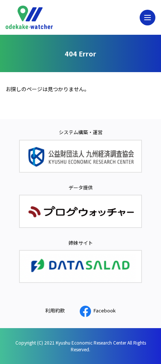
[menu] (147, 17)
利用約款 (55, 310)
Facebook (105, 310)
